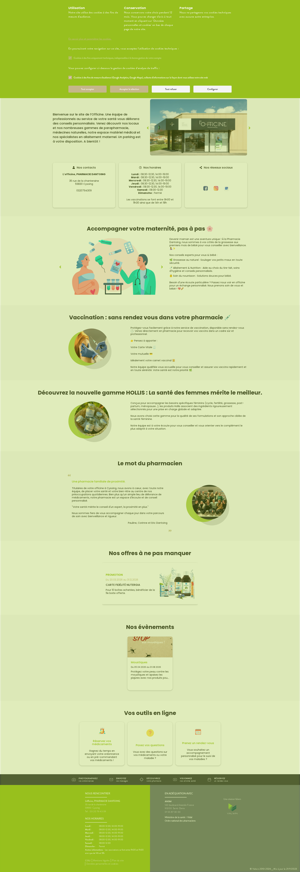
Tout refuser (171, 89)
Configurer (212, 89)
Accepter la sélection (129, 89)
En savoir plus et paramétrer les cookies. (89, 39)
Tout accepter (87, 89)
